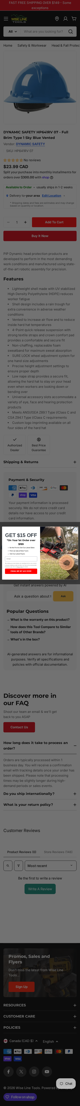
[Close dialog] (75, 529)
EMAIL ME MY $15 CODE (21, 571)
